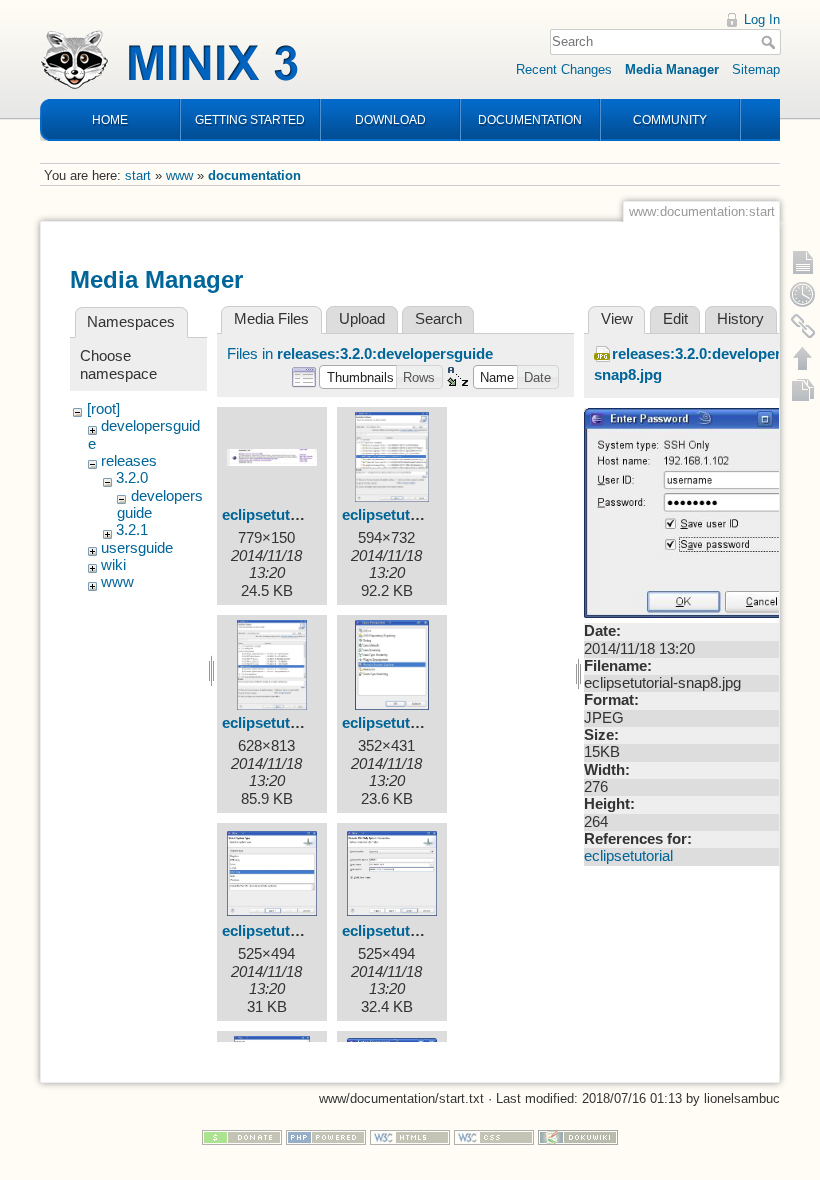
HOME (110, 120)
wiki (113, 565)
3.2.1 (132, 530)
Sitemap (756, 69)
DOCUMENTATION (530, 120)
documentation (254, 175)
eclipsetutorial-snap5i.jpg (310, 931)
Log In (762, 19)
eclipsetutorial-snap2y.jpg (431, 515)
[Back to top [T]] (803, 358)
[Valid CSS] (494, 1136)
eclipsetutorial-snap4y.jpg (431, 723)
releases (129, 461)
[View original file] (694, 512)
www (179, 175)
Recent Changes (564, 69)
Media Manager (672, 69)
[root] (103, 409)
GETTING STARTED (250, 120)
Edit (675, 319)
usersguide (137, 548)
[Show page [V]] (803, 262)
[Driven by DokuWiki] (578, 1136)
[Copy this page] (803, 390)
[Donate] (242, 1136)
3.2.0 (132, 478)
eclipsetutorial (628, 856)
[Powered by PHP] (326, 1136)
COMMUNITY (670, 120)
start (138, 175)
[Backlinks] (803, 326)
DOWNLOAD (390, 120)
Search (770, 42)
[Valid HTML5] (410, 1136)
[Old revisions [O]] (803, 294)
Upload (362, 319)
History (740, 319)
